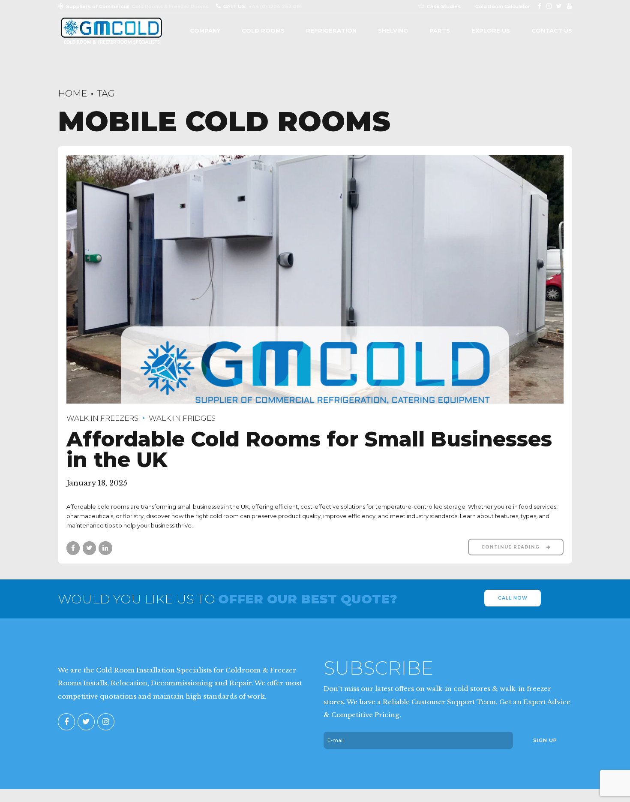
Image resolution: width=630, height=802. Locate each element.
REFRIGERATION (331, 30)
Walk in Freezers (102, 418)
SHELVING (393, 30)
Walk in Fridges (182, 418)
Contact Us (551, 30)
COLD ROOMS (263, 30)
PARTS (439, 30)
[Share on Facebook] (73, 548)
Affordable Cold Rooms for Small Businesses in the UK (309, 449)
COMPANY (205, 30)
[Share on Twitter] (89, 548)
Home (72, 93)
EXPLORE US (490, 30)
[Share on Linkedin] (105, 548)
